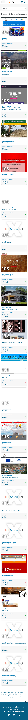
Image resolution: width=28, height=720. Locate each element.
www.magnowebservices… (9, 675)
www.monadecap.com (8, 341)
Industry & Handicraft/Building (8, 43)
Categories (4, 6)
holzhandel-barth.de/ (7, 274)
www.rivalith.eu (6, 409)
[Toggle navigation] (3, 2)
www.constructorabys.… (8, 442)
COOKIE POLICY (17, 712)
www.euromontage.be (8, 174)
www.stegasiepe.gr (7, 475)
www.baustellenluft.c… (8, 575)
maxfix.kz (4, 38)
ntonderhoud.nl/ (6, 106)
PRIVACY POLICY (8, 712)
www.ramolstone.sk (7, 208)
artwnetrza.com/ (6, 307)
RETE (23, 712)
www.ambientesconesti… (9, 542)
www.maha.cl (6, 375)
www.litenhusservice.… (8, 609)
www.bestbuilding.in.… (8, 141)
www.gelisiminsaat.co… (8, 241)
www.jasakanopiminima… (9, 642)
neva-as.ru (5, 509)
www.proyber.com (7, 71)
